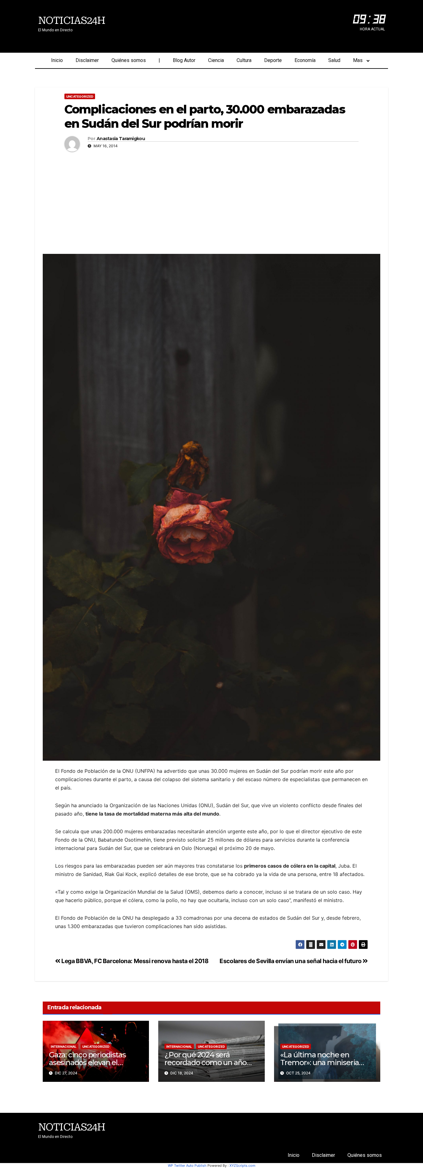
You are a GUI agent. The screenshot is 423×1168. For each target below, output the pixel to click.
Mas (358, 60)
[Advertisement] (211, 201)
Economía (305, 60)
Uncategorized (79, 96)
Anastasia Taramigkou (121, 138)
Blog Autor (184, 60)
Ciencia (216, 60)
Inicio (57, 60)
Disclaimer (87, 60)
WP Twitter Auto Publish (187, 1165)
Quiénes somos (128, 60)
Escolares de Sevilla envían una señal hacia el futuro (291, 961)
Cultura (244, 60)
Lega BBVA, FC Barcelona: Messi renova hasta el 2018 (134, 961)
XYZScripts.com (242, 1165)
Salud (334, 60)
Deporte (273, 60)
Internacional (63, 1046)
